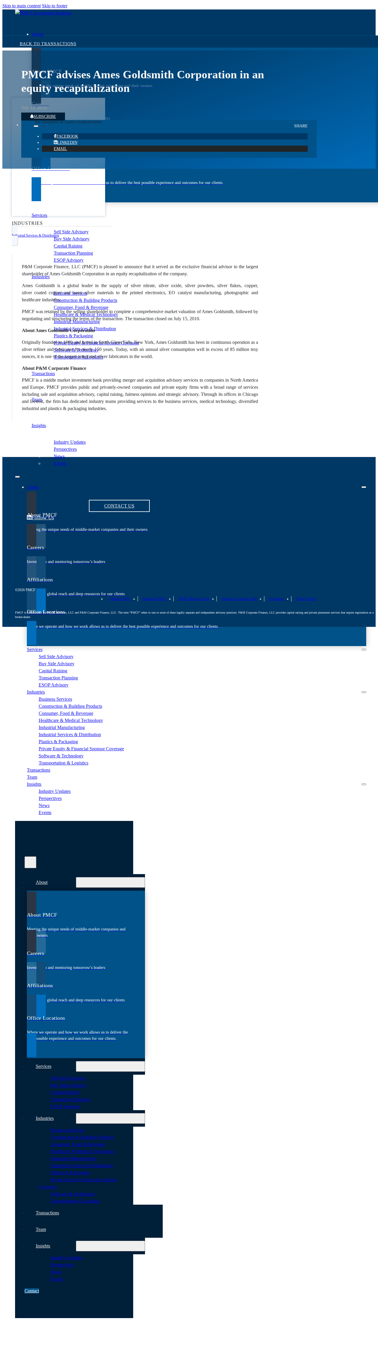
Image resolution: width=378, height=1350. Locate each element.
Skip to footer (54, 5)
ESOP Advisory (69, 260)
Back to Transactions (48, 44)
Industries (41, 276)
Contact (32, 1290)
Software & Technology (61, 755)
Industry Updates (70, 442)
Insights (39, 425)
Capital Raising (68, 245)
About (37, 34)
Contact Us (119, 505)
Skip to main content (21, 5)
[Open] (30, 862)
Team (32, 777)
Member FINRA (154, 599)
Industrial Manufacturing (62, 727)
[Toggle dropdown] (36, 126)
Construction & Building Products (85, 300)
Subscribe (45, 116)
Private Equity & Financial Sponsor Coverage (81, 748)
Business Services (55, 699)
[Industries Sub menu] (363, 692)
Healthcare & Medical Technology (71, 720)
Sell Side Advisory (71, 231)
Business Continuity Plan (239, 599)
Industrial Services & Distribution (70, 734)
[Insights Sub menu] (363, 784)
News (59, 456)
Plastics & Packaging (73, 335)
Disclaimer (276, 599)
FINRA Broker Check (193, 599)
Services (39, 215)
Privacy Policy (306, 599)
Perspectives (65, 449)
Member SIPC (120, 599)
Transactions (38, 769)
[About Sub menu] (363, 487)
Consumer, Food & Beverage (81, 307)
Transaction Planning (73, 253)
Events (60, 463)
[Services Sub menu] (363, 649)
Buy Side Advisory (71, 238)
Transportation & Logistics (63, 762)
